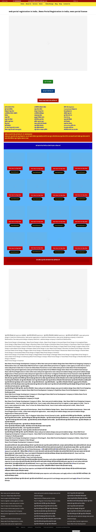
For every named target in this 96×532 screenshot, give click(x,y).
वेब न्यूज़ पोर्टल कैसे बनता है (38, 382)
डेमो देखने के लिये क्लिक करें (48, 91)
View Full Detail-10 (37, 225)
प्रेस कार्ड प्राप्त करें (69, 453)
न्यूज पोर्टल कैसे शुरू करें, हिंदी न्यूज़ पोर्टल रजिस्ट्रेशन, (79, 513)
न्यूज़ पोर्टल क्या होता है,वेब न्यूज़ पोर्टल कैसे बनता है (78, 376)
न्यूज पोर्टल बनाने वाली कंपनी (72, 335)
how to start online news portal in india (56, 368)
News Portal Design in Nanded (38, 350)
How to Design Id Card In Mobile (15, 457)
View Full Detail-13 (14, 252)
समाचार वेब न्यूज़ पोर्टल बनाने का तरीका (38, 384)
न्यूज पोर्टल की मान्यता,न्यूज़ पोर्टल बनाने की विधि (80, 417)
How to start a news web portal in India (12, 503)
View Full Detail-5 (15, 198)
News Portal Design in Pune (13, 354)
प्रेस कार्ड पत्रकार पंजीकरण (56, 463)
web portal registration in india (38, 374)
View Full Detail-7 (59, 199)
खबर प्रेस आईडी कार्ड (64, 459)
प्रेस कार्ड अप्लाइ (20, 447)
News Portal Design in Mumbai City (60, 348)
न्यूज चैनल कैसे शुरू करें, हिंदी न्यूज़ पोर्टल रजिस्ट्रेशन (54, 376)
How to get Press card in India (24, 455)
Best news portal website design (51, 363)
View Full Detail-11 (59, 225)
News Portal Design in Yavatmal (14, 360)
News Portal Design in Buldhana (46, 344)
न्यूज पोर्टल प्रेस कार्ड (38, 445)
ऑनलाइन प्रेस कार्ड (60, 453)
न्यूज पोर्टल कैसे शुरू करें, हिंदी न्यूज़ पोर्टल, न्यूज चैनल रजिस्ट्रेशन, (19, 388)
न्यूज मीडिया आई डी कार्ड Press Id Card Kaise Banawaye (25, 449)
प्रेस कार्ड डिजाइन (51, 453)
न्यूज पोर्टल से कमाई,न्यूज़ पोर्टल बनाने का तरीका (34, 378)
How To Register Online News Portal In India (47, 501)
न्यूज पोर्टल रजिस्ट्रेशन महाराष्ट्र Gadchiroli (54, 335)
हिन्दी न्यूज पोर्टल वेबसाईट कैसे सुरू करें (73, 384)
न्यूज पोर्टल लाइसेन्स (24, 386)
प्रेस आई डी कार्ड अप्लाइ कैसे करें (55, 447)
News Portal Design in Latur (41, 348)
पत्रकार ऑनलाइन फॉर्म (48, 461)
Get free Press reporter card (28, 468)
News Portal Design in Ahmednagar (15, 342)
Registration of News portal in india (16, 374)
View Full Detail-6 (37, 199)
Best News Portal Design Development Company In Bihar (23, 363)
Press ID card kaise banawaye (32, 465)
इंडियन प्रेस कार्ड (60, 451)
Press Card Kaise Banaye (34, 457)
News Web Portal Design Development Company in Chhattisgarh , (26, 438)
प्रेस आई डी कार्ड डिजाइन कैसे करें (25, 445)
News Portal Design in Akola (35, 342)
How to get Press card (43, 463)
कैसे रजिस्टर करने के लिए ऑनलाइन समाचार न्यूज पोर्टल (17, 384)
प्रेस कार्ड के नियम (51, 451)
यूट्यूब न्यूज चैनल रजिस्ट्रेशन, (81, 382)
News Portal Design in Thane (56, 356)
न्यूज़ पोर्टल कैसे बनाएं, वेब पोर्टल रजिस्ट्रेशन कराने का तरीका (59, 378)
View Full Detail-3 (59, 172)
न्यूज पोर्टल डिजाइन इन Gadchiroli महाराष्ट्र (15, 335)
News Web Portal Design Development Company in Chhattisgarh (25, 394)
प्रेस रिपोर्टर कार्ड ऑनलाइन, (12, 468)
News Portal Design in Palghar (31, 352)
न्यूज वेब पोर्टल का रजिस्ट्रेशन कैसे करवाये (58, 380)
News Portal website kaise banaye (77, 370)
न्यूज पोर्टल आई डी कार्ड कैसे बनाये (51, 445)
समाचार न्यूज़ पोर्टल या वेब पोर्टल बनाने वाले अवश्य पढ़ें (34, 430)
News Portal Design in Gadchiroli (18, 346)
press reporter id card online (72, 461)
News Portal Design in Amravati (53, 342)
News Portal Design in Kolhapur (23, 348)
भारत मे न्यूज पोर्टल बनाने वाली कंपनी (56, 384)
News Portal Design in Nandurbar (58, 350)
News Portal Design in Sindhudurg (19, 356)
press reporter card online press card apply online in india (58, 473)
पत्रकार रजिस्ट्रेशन (57, 468)
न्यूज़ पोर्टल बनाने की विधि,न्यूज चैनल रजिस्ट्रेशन (72, 415)
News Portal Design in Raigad (30, 354)
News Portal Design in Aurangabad (73, 342)
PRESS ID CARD (33, 451)
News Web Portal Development (76, 524)
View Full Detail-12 (81, 225)
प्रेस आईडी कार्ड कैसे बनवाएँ (49, 449)
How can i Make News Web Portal (24, 366)
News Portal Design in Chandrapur (67, 344)
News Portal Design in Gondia (37, 346)
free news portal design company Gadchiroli (26, 339)
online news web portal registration (40, 372)
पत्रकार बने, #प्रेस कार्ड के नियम (16, 453)
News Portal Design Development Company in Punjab (22, 398)
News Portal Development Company (11, 511)
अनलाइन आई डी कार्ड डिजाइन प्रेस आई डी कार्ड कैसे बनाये (73, 445)
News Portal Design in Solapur (39, 356)
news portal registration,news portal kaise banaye (27, 370)
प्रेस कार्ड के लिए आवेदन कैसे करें (26, 461)
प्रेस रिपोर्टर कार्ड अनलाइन (34, 473)
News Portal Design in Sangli (66, 354)
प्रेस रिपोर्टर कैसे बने (68, 451)
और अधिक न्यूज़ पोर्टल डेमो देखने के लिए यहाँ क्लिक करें (48, 260)
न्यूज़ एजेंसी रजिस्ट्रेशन (50, 382)
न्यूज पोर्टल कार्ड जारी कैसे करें (36, 478)
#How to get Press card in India (77, 449)
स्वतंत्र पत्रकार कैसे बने (10, 473)
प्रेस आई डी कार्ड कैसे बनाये (11, 445)
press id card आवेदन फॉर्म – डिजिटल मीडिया (17, 451)
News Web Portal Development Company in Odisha (62, 394)
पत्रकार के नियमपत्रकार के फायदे (39, 453)
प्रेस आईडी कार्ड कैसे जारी (19, 463)
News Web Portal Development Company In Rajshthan (44, 390)
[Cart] (90, 4)
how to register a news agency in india (68, 366)
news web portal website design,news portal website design (71, 372)
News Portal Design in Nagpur (20, 350)
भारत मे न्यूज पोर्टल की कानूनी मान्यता (40, 380)
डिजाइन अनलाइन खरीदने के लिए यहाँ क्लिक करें (48, 100)
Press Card (28, 453)
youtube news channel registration (77, 521)
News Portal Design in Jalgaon (73, 346)
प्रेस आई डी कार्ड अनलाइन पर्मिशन (71, 447)
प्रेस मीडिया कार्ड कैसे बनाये (41, 447)
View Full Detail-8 (81, 198)
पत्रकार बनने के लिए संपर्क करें (76, 459)
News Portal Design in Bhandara (27, 344)
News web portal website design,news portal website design (54, 388)
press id (37, 455)
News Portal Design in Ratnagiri (48, 354)
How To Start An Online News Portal (32, 368)
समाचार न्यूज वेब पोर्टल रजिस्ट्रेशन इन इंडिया (78, 380)
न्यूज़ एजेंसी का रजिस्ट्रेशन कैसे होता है (64, 382)
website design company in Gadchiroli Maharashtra (55, 339)
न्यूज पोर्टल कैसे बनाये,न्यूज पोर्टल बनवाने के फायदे (67, 420)
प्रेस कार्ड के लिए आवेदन (10, 459)
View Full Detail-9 (15, 225)
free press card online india (51, 459)
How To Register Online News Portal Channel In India (65, 374)
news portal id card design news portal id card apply (60, 478)
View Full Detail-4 (81, 172)
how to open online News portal (45, 366)
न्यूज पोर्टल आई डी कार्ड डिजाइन (12, 478)
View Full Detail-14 (37, 251)
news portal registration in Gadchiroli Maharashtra (41, 337)
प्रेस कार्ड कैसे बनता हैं (30, 447)
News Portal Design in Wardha (74, 356)
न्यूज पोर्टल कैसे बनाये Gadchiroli (35, 335)
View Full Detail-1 (15, 172)
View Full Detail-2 (37, 172)
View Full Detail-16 (81, 252)
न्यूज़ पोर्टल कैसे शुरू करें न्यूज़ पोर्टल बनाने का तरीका (30, 376)
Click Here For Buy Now (15, 168)
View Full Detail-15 (59, 252)
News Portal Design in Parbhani (49, 352)
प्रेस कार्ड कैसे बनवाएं (61, 449)
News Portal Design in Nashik (76, 350)
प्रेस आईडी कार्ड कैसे (17, 465)
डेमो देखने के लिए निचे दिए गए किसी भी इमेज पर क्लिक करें (48, 145)
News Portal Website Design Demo (54, 370)
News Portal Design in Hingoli (55, 346)
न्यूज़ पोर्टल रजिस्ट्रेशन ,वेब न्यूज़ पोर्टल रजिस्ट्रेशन (20, 380)
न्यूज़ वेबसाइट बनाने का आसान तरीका (22, 382)
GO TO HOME (48, 81)
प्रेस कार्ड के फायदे (43, 451)
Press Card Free (79, 453)
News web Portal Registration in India (17, 372)
